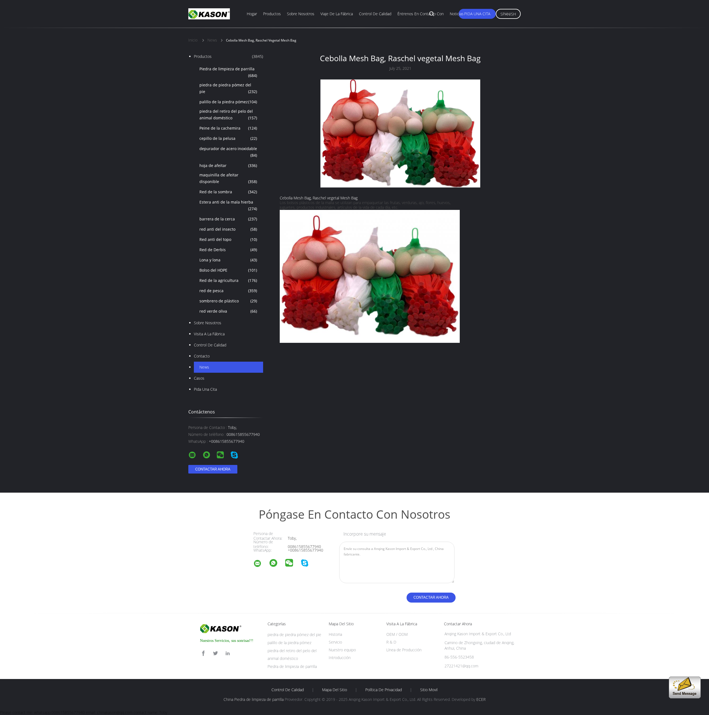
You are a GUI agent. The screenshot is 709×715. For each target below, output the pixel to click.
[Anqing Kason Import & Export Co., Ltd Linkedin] (227, 653)
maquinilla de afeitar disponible (228, 178)
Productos (272, 13)
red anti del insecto (228, 229)
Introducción (340, 657)
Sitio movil (429, 690)
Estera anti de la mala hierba (228, 205)
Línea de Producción (404, 649)
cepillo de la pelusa (228, 138)
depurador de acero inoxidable (228, 152)
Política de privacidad (383, 690)
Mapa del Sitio (334, 690)
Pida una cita (477, 13)
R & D (391, 642)
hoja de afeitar (228, 165)
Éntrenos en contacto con (420, 13)
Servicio (335, 642)
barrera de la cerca (228, 219)
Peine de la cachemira (228, 128)
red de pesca (228, 290)
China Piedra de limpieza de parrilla (254, 699)
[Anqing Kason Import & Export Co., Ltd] (260, 564)
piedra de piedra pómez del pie (228, 88)
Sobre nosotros (300, 13)
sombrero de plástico (228, 301)
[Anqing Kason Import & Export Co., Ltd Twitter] (215, 653)
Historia (335, 634)
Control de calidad (375, 13)
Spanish (508, 14)
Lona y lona (228, 260)
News (204, 367)
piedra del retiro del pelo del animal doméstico (228, 114)
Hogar (252, 13)
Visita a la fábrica (209, 333)
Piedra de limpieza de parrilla (228, 72)
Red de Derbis (228, 249)
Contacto (202, 356)
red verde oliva (228, 311)
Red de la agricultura (228, 280)
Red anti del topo (228, 239)
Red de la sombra (228, 191)
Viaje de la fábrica (336, 13)
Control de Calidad (210, 345)
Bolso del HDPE (228, 270)
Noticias (457, 13)
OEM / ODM (397, 634)
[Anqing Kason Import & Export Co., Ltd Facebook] (203, 653)
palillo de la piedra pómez (228, 101)
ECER (480, 699)
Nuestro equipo (342, 649)
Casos (199, 378)
